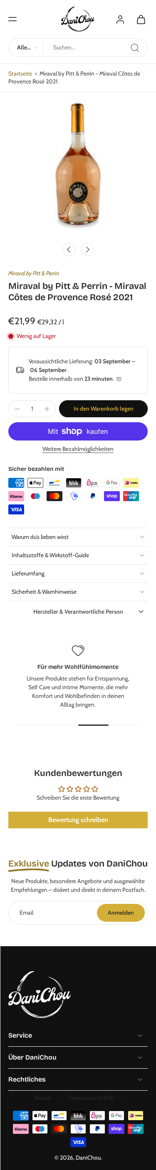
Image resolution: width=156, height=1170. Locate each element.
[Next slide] (87, 249)
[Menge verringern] (17, 409)
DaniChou (88, 1157)
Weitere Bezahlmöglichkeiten (78, 449)
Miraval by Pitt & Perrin (33, 273)
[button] (12, 19)
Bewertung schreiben (78, 820)
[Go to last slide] (69, 249)
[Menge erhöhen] (47, 409)
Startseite (20, 73)
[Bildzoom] (78, 168)
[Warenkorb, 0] (138, 19)
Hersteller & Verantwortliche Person (78, 611)
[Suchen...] (135, 48)
